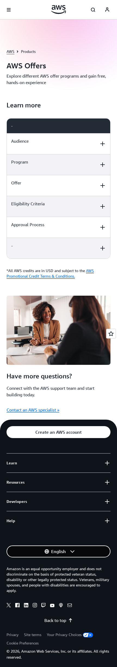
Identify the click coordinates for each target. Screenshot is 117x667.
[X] (9, 606)
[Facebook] (17, 606)
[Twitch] (43, 606)
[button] (58, 432)
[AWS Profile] (107, 9)
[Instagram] (35, 606)
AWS (10, 51)
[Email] (69, 606)
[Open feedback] (111, 334)
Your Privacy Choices (64, 634)
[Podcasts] (61, 606)
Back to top (55, 620)
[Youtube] (52, 606)
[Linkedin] (26, 606)
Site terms (32, 634)
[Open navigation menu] (8, 9)
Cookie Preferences (23, 643)
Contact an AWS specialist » (33, 410)
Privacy (13, 634)
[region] (58, 188)
